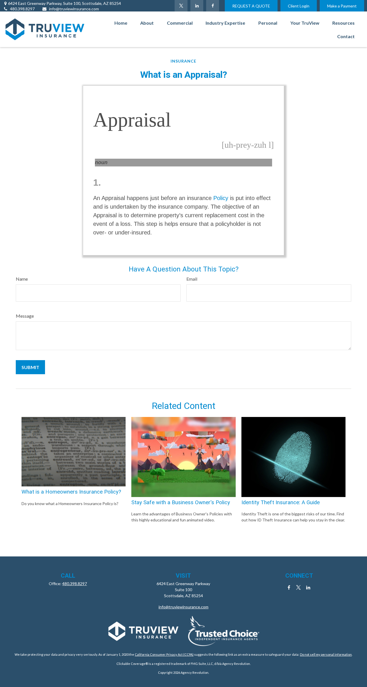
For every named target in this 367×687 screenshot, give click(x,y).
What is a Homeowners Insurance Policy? (71, 492)
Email (191, 279)
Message (25, 316)
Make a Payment (342, 5)
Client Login (298, 5)
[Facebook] (212, 5)
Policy (220, 198)
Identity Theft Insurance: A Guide (280, 502)
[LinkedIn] (196, 5)
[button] (121, 22)
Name (22, 279)
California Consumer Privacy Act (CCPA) (164, 654)
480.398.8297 (22, 8)
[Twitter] (181, 5)
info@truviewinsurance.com (74, 8)
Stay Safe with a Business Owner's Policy (180, 502)
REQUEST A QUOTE (251, 5)
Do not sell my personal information (326, 654)
